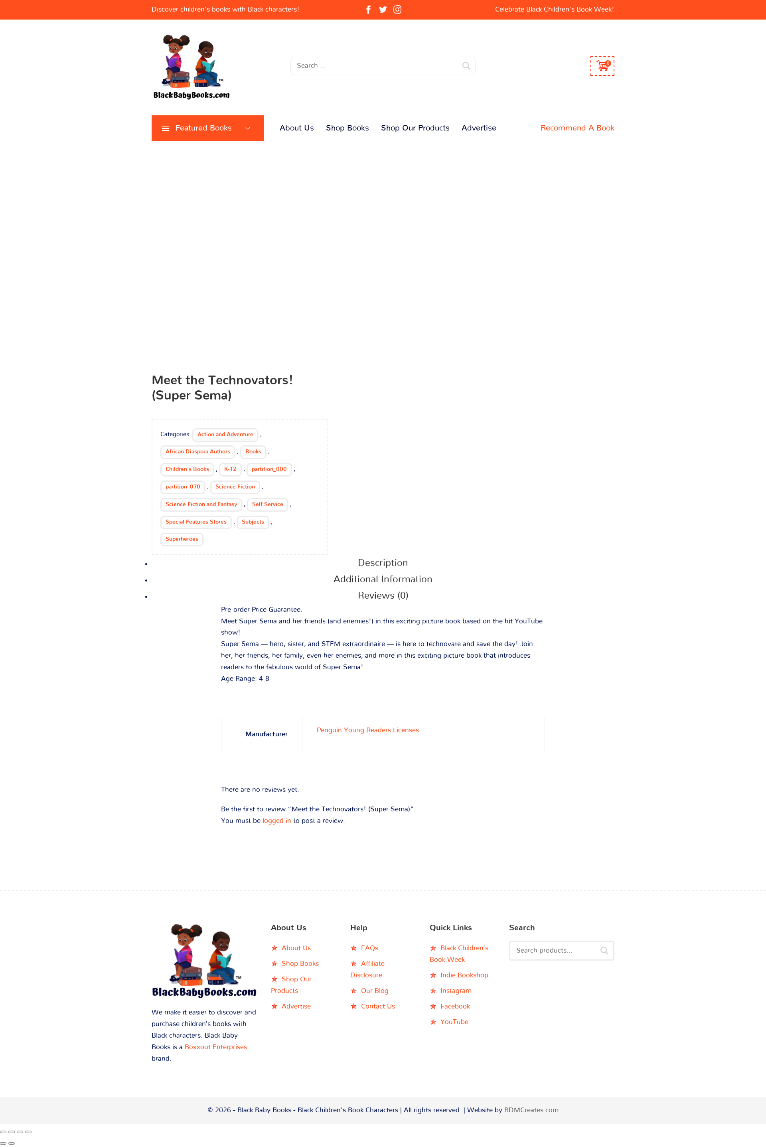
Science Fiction (235, 487)
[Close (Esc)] (28, 1132)
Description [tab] (383, 563)
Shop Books (347, 128)
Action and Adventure (225, 434)
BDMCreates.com (531, 1110)
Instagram (456, 990)
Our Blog (375, 990)
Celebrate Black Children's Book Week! (554, 9)
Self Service (267, 504)
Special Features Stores (196, 522)
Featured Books (204, 128)
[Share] (20, 1132)
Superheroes (182, 539)
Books (253, 452)
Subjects (253, 522)
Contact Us (378, 1006)
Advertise (479, 128)
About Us (297, 128)
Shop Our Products (415, 128)
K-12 (230, 469)
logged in (277, 820)
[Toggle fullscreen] (11, 1132)
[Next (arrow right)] (11, 1143)
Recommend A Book (577, 128)
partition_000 (269, 469)
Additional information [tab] (383, 579)
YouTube (454, 1021)
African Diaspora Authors (198, 452)
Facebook (455, 1006)
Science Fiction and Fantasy (201, 504)
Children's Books (187, 469)
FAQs (369, 948)
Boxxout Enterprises (216, 1047)
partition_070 (183, 487)
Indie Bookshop (464, 975)
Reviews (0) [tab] (383, 596)
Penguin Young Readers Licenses (368, 730)
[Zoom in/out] (3, 1132)
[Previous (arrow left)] (3, 1143)
